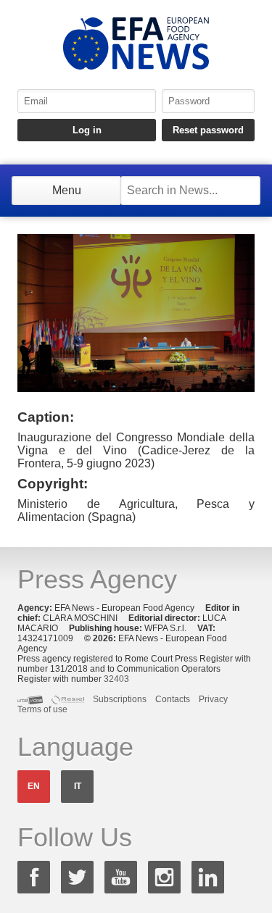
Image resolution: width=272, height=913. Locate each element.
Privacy (213, 699)
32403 (116, 679)
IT (77, 786)
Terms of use (42, 709)
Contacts (172, 699)
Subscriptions (120, 699)
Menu (66, 190)
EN (34, 786)
